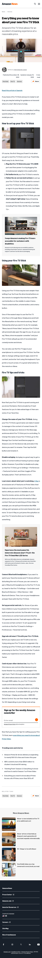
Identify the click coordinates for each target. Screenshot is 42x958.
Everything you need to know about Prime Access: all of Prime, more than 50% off (20, 776)
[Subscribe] (36, 719)
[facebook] (3, 944)
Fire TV (13, 81)
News (3, 11)
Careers (5, 922)
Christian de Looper (20, 69)
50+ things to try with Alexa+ (26, 849)
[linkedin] (30, 944)
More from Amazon (9, 935)
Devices (10, 11)
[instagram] (12, 944)
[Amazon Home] (9, 4)
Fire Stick (5, 81)
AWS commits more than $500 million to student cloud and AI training (19, 763)
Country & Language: (8, 913)
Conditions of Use (16, 951)
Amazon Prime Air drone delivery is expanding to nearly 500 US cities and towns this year (21, 756)
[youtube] (38, 944)
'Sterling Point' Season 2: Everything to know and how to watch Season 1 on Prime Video (21, 770)
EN (6, 916)
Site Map (5, 928)
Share (37, 81)
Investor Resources (9, 907)
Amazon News (7, 888)
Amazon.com (6, 901)
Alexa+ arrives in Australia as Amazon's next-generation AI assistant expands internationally (28, 836)
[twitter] (21, 944)
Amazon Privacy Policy (10, 724)
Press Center (7, 895)
